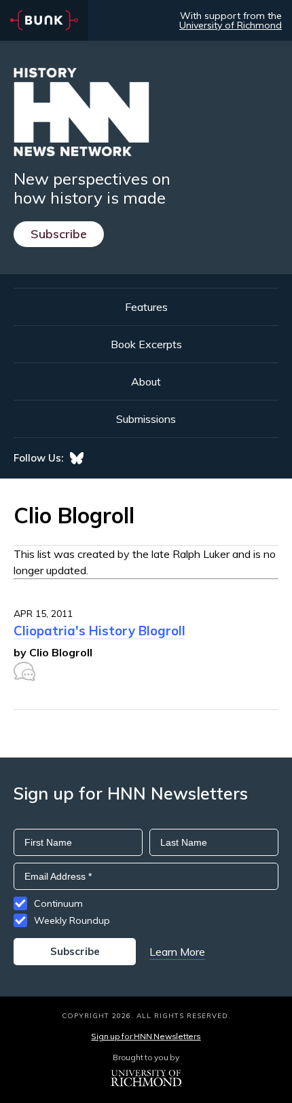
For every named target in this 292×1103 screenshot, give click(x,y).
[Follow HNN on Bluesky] (77, 458)
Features (146, 307)
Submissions (146, 419)
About (146, 381)
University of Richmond (230, 25)
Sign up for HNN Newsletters (145, 1036)
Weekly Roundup (72, 920)
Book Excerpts (146, 344)
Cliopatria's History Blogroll (99, 630)
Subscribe (59, 234)
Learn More (177, 951)
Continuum (58, 903)
